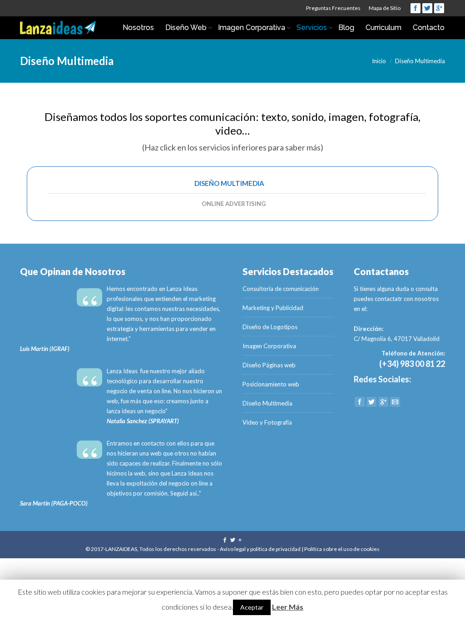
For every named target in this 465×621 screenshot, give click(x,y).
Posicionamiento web (270, 384)
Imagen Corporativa (269, 346)
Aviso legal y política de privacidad (260, 549)
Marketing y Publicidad (272, 307)
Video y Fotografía (267, 422)
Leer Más (287, 606)
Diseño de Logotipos (269, 327)
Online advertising (234, 203)
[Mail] (395, 402)
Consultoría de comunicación (280, 288)
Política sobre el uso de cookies (342, 549)
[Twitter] (427, 8)
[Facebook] (415, 8)
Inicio (379, 61)
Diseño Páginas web (269, 365)
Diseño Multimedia (229, 183)
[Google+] (439, 8)
